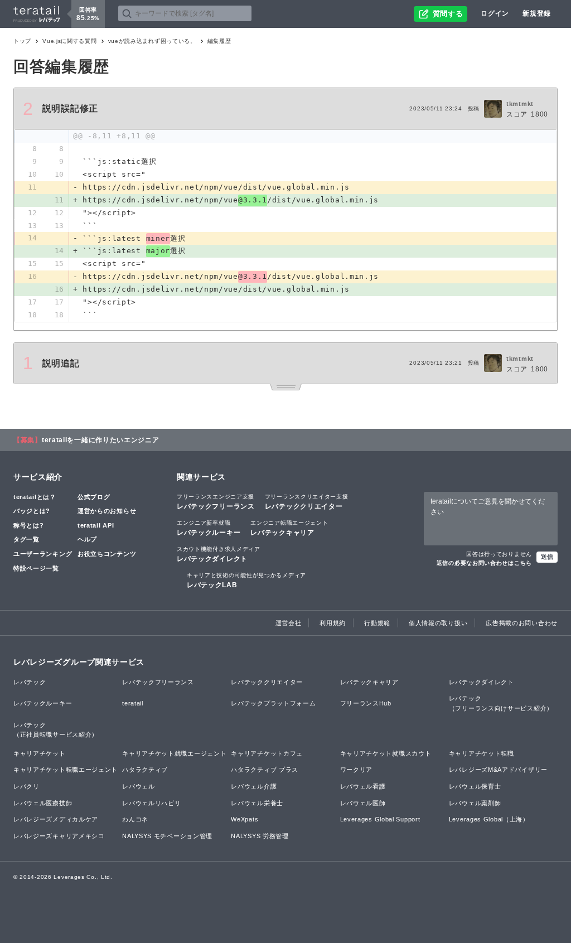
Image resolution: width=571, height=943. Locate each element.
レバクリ (26, 786)
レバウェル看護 (363, 786)
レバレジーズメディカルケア (55, 819)
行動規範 (377, 623)
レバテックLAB (246, 580)
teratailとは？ (34, 497)
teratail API (96, 525)
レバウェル (138, 786)
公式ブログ (94, 497)
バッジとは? (31, 510)
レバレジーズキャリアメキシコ (59, 836)
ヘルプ (87, 539)
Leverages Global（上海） (489, 819)
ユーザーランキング (42, 553)
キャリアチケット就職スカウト (386, 753)
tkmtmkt (520, 103)
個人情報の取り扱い (438, 623)
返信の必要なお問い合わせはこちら (484, 563)
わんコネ (135, 819)
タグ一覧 (26, 539)
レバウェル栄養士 (257, 803)
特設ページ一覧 (36, 568)
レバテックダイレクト (218, 554)
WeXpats (244, 819)
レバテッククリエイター (307, 502)
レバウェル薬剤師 (475, 803)
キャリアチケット (39, 753)
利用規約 (333, 623)
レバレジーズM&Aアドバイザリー (498, 769)
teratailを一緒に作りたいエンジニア (100, 440)
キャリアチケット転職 (481, 753)
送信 (547, 556)
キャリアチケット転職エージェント (65, 769)
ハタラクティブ (145, 769)
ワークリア (356, 769)
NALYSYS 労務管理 (259, 836)
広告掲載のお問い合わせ (522, 623)
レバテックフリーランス (216, 502)
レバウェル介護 (254, 786)
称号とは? (28, 525)
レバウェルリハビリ (151, 803)
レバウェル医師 (363, 803)
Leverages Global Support (380, 819)
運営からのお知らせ (107, 510)
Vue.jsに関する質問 (69, 41)
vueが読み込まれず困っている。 (152, 41)
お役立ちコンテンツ (107, 553)
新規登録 (536, 13)
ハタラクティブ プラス (264, 769)
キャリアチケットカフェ (267, 753)
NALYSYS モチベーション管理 (167, 836)
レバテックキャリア (289, 528)
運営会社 (288, 623)
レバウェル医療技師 (42, 803)
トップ (22, 41)
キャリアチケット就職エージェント (174, 753)
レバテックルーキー (208, 528)
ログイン (495, 13)
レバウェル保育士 (475, 786)
